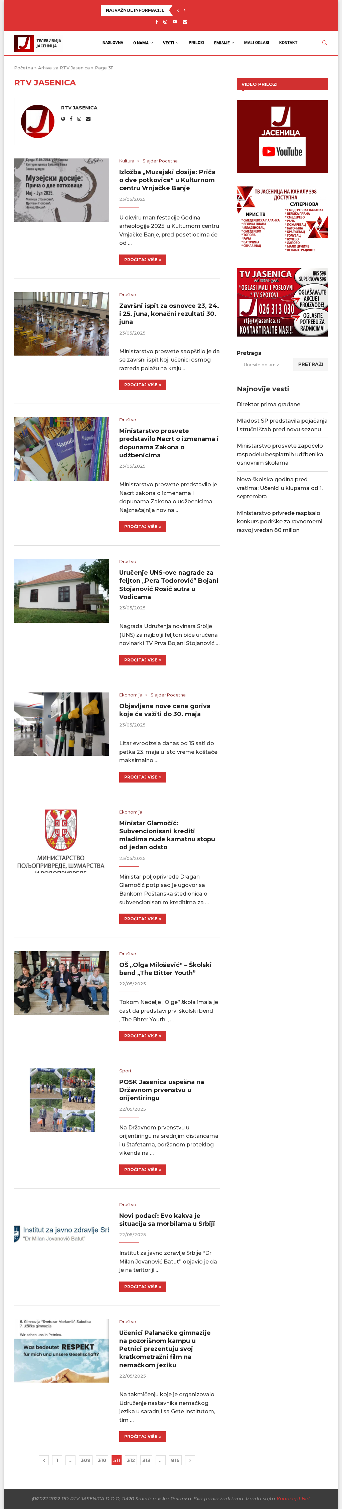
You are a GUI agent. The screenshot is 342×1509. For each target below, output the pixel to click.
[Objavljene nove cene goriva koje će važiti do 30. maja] (61, 724)
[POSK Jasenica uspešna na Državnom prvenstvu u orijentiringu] (61, 1100)
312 (131, 1460)
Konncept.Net (293, 1499)
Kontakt (288, 42)
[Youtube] (175, 21)
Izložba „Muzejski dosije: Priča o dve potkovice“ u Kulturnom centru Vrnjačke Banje (167, 180)
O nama (141, 43)
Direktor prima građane (268, 404)
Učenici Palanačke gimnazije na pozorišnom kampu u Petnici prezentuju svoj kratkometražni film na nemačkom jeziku (165, 1349)
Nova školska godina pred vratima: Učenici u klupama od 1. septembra (280, 488)
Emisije (222, 43)
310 (102, 1460)
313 (146, 1460)
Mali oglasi (256, 42)
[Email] (185, 21)
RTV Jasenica (79, 108)
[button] (178, 10)
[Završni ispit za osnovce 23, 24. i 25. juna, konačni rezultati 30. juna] (61, 324)
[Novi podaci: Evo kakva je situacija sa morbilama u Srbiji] (61, 1234)
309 (86, 1460)
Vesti (168, 43)
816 (175, 1460)
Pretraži (310, 364)
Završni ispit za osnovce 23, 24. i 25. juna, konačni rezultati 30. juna (169, 314)
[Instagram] (165, 21)
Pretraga (249, 353)
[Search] (324, 43)
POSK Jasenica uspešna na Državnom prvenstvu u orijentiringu (161, 1090)
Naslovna (113, 42)
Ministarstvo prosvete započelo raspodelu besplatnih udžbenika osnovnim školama (280, 454)
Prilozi (196, 42)
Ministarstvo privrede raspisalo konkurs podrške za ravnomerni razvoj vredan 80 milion (279, 521)
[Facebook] (156, 21)
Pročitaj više (140, 259)
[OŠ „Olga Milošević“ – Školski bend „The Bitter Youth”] (61, 983)
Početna (23, 67)
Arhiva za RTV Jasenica (64, 67)
